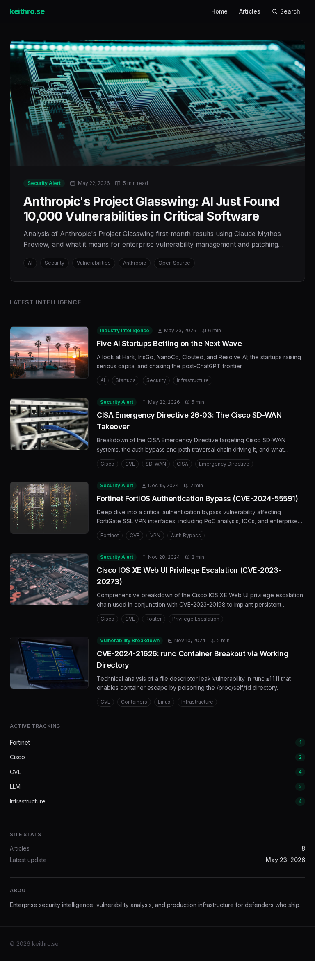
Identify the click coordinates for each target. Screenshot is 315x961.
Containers (134, 702)
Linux (164, 702)
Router (154, 619)
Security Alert (116, 402)
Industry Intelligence (124, 330)
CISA (182, 464)
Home (219, 11)
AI (102, 380)
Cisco (107, 464)
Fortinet (109, 535)
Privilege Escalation (195, 619)
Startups (126, 380)
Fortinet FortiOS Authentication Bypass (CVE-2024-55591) (197, 498)
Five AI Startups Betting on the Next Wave (169, 343)
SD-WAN (156, 464)
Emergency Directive (224, 464)
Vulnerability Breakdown (130, 640)
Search (290, 11)
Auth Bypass (186, 535)
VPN (155, 535)
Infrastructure (193, 380)
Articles (249, 11)
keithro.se (27, 11)
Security (156, 380)
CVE (130, 464)
